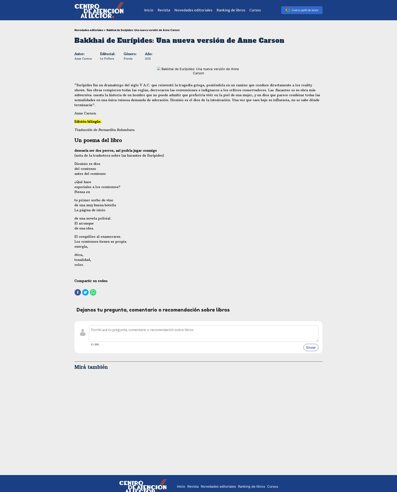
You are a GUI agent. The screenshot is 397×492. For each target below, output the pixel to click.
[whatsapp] (93, 292)
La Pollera (107, 58)
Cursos (255, 10)
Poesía (128, 58)
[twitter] (85, 292)
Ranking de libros (230, 10)
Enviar (311, 347)
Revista (164, 10)
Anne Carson (83, 58)
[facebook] (77, 292)
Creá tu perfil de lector (305, 10)
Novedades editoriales (193, 10)
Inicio (148, 10)
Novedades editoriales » (89, 30)
